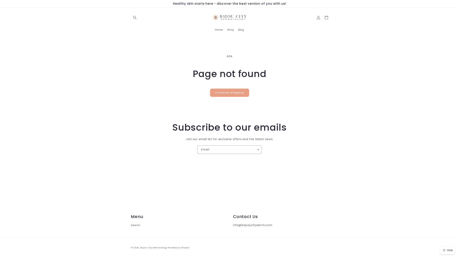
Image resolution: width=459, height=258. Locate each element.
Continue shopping (229, 92)
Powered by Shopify (179, 247)
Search (135, 225)
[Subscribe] (258, 149)
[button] (135, 18)
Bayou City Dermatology (153, 247)
